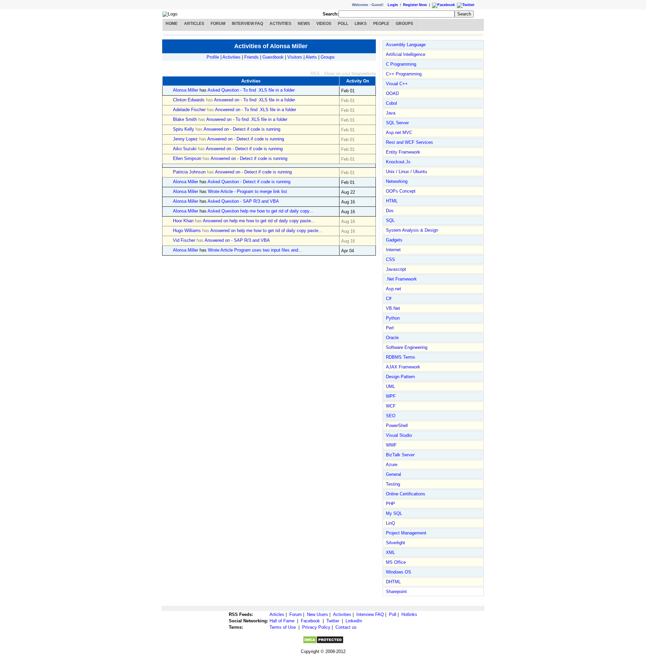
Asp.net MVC (399, 132)
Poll (343, 23)
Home (172, 23)
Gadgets (394, 239)
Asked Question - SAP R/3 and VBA (243, 201)
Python (393, 318)
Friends (251, 57)
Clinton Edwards (189, 99)
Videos (323, 23)
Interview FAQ (247, 23)
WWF (391, 445)
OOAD (392, 93)
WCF (391, 405)
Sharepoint (396, 591)
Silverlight (395, 542)
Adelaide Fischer (189, 109)
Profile (213, 57)
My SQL (394, 513)
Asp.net (393, 288)
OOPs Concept (401, 191)
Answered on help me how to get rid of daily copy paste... (259, 220)
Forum (218, 23)
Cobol (391, 103)
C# (388, 298)
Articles (194, 23)
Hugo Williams (187, 230)
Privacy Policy (316, 627)
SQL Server (397, 122)
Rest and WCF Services (409, 142)
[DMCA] (323, 642)
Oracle (392, 337)
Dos (390, 210)
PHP (390, 503)
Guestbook (273, 57)
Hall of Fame (282, 620)
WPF (391, 396)
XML (390, 552)
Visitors (294, 57)
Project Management (406, 532)
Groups (404, 23)
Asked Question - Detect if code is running (249, 181)
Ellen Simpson (187, 158)
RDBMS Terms (400, 357)
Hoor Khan (183, 220)
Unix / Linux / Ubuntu (406, 171)
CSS (390, 259)
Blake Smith (185, 119)
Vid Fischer (184, 240)
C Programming (401, 64)
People (381, 23)
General (393, 474)
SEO (390, 415)
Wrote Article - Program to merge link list (247, 191)
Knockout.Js (398, 161)
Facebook (310, 620)
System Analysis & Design (412, 230)
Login (393, 5)
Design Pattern (400, 376)
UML (390, 386)
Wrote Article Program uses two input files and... (255, 250)
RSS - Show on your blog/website (343, 73)
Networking (396, 181)
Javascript (396, 269)
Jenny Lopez (185, 138)
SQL (390, 220)
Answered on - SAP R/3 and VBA (237, 240)
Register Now (415, 5)
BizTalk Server (400, 454)
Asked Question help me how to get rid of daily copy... (260, 211)
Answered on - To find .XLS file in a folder (254, 99)
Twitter (332, 620)
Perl (390, 327)
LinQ (390, 523)
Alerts (311, 57)
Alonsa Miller (185, 90)
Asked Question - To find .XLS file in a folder (251, 90)
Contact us (346, 627)
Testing (393, 484)
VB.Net (393, 308)
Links (361, 23)
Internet (393, 249)
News (304, 23)
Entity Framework (403, 152)
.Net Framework (401, 279)
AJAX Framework (403, 366)
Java (390, 113)
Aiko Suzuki (184, 148)
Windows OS (398, 572)
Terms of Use (283, 627)
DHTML (393, 581)
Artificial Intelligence (405, 54)
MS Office (396, 562)
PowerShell (397, 425)
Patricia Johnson (189, 171)
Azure (391, 464)
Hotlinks (409, 614)
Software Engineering (406, 347)
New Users (317, 614)
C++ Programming (404, 73)
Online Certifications (405, 493)
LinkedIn (354, 620)
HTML (392, 200)
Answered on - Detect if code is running (242, 129)
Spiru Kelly (183, 129)
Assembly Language (406, 44)
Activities (280, 23)
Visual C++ (397, 83)
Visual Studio (399, 435)
